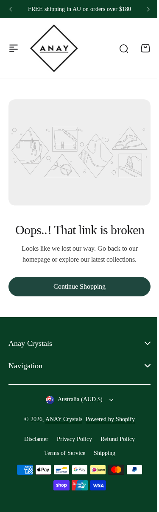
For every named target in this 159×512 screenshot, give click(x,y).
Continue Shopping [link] (79, 286)
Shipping (101, 452)
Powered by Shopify (107, 419)
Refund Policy (115, 439)
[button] (10, 9)
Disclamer (33, 439)
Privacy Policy (71, 439)
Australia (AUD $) (77, 399)
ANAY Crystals (60, 419)
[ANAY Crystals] (54, 48)
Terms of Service (61, 452)
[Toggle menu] (13, 48)
